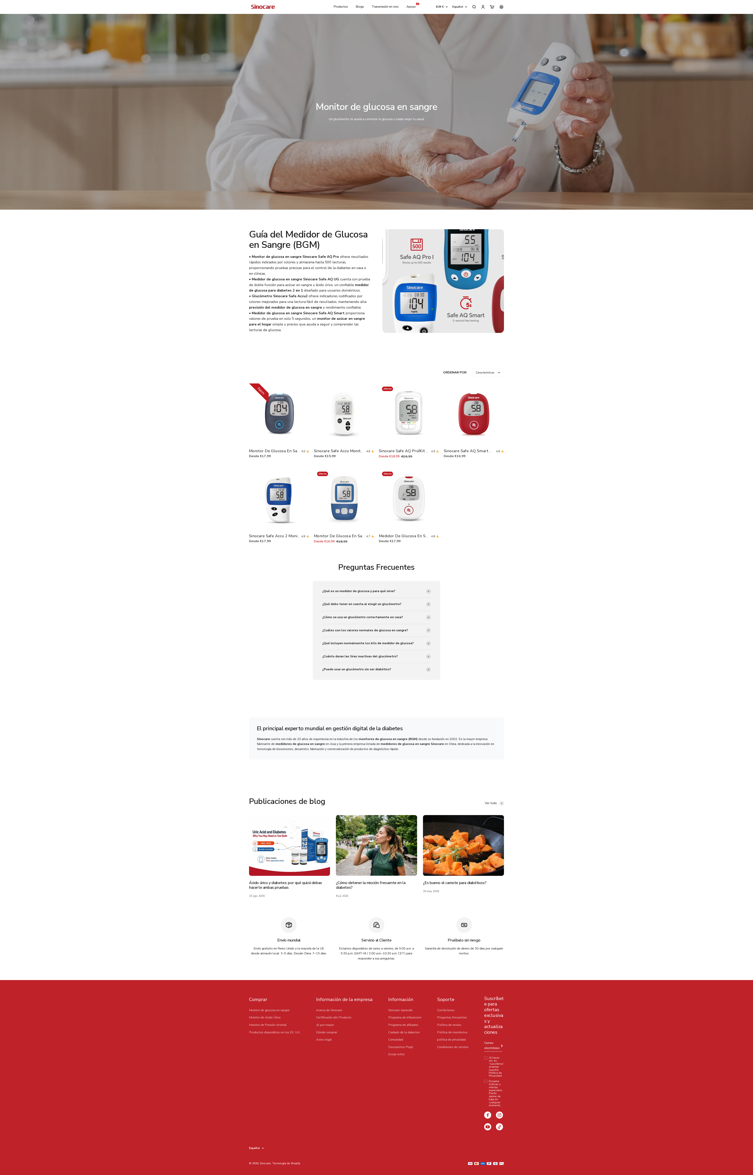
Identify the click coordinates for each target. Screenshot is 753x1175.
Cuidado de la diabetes (404, 1032)
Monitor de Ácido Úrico (265, 1017)
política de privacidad (451, 1039)
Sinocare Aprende (400, 1010)
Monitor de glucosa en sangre (269, 1010)
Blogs (360, 7)
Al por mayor (325, 1025)
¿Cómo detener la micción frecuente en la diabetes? (370, 885)
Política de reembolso (452, 1032)
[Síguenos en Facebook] (487, 1115)
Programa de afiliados (403, 1025)
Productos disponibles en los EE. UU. (274, 1032)
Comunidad (395, 1039)
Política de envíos (449, 1025)
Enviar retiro (396, 1054)
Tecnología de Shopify (286, 1163)
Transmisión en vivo (385, 7)
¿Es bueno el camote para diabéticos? (455, 882)
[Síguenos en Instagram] (499, 1115)
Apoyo (411, 7)
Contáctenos (446, 1010)
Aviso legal (324, 1039)
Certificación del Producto (333, 1017)
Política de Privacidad (495, 1074)
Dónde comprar (326, 1032)
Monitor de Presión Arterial (268, 1025)
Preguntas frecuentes (452, 1017)
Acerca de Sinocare (329, 1010)
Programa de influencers (404, 1017)
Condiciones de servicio (452, 1047)
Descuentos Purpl (400, 1047)
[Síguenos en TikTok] (499, 1126)
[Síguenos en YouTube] (487, 1126)
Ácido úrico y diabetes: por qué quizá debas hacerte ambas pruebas (285, 885)
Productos (341, 7)
